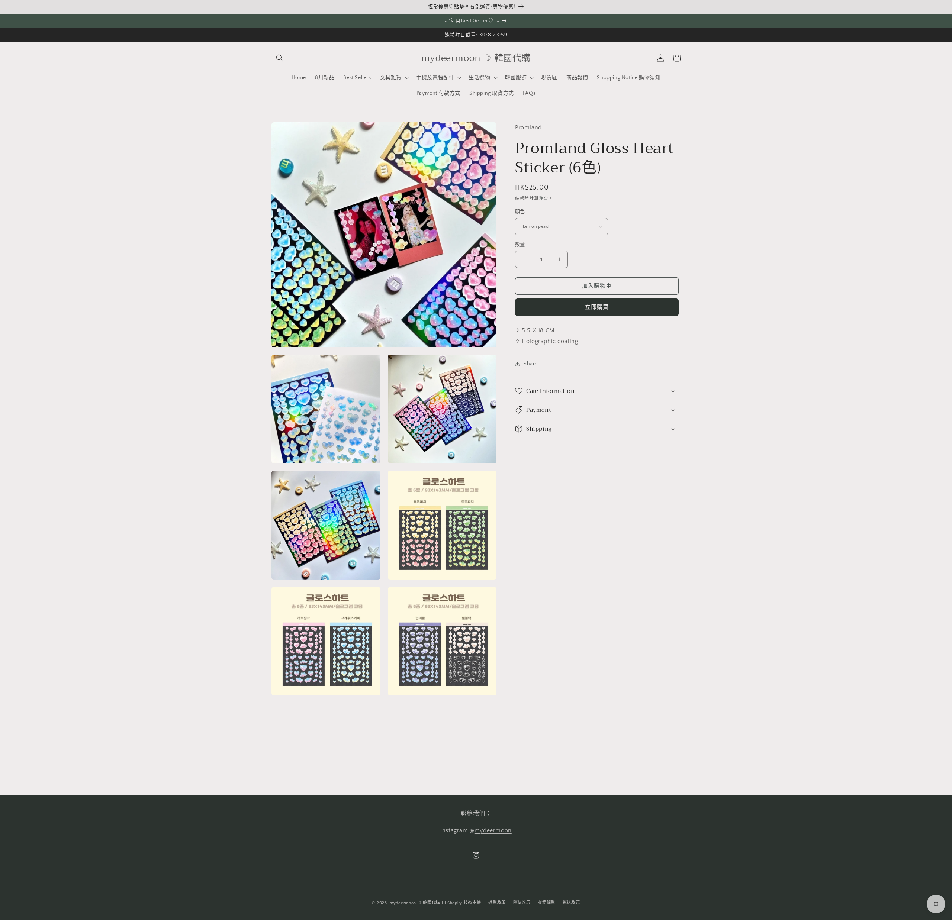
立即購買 (597, 307)
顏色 (520, 211)
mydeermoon (493, 830)
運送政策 (571, 902)
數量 (520, 244)
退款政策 (497, 902)
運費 (543, 198)
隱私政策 (522, 902)
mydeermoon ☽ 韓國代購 (415, 903)
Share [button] (531, 364)
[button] (279, 58)
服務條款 (546, 902)
